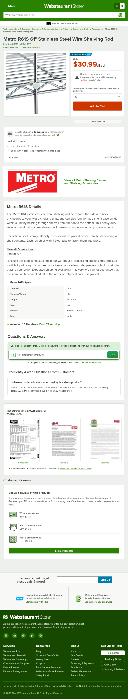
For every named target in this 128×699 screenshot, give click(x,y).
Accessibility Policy (63, 686)
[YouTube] (14, 635)
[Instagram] (6, 635)
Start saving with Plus (37, 601)
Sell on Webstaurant (81, 671)
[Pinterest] (40, 635)
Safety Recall (42, 675)
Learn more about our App (98, 601)
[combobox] (64, 15)
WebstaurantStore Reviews (50, 671)
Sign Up (105, 579)
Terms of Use (78, 363)
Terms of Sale (10, 686)
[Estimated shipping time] (57, 134)
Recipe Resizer (11, 667)
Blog (38, 651)
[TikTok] (32, 635)
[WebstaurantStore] (45, 617)
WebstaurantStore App (14, 659)
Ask (112, 354)
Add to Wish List (97, 122)
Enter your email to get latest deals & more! (32, 579)
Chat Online (110, 664)
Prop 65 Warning (49, 324)
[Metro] (32, 181)
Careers (75, 659)
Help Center (112, 652)
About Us (76, 651)
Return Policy (78, 675)
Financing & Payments (82, 663)
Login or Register (64, 550)
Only (75, 59)
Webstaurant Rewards (14, 655)
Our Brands (77, 655)
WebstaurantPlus (11, 651)
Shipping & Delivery (114, 669)
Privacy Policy (94, 363)
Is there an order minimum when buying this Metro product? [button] (46, 382)
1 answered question (30, 47)
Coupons (41, 663)
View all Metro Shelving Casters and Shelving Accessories (85, 182)
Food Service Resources (49, 667)
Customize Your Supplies (16, 663)
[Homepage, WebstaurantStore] (64, 6)
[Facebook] (23, 635)
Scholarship (77, 667)
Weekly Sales (43, 659)
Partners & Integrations (15, 671)
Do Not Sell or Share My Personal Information (99, 686)
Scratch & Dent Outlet (47, 655)
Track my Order (113, 659)
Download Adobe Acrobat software (76, 468)
